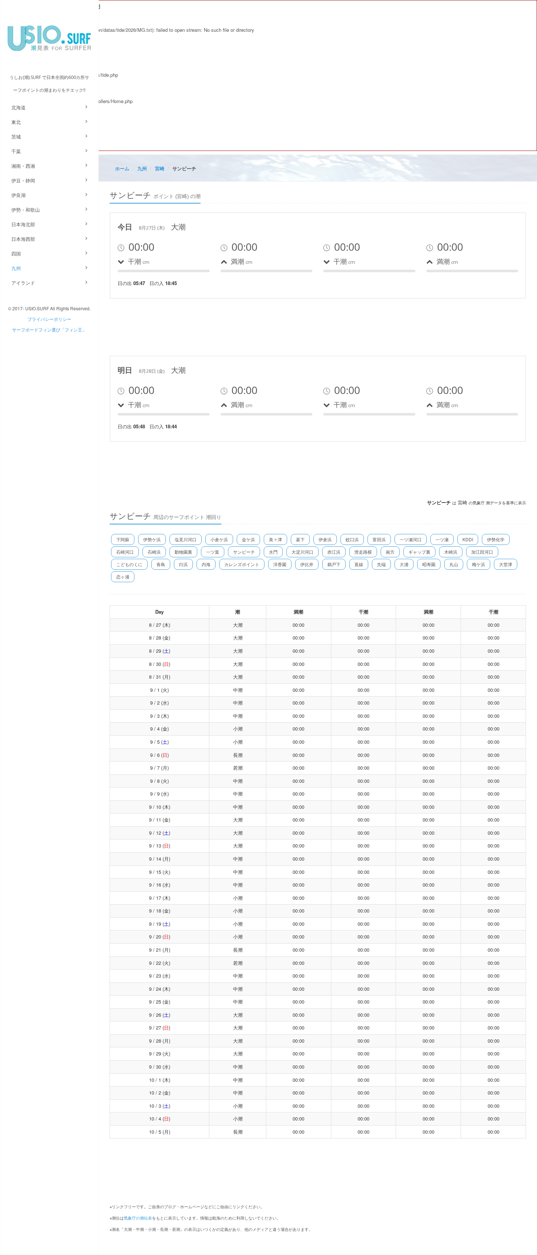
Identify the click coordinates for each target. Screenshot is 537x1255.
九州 (16, 268)
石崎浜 (154, 552)
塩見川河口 (186, 539)
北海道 (18, 107)
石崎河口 (125, 552)
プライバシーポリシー (49, 319)
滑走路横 (363, 552)
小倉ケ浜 (219, 539)
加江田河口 (482, 552)
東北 (16, 121)
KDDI (467, 539)
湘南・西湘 (23, 165)
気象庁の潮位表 (138, 1218)
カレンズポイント (241, 564)
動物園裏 (183, 552)
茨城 (16, 136)
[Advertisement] (243, 326)
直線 (358, 564)
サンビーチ (244, 552)
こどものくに (129, 564)
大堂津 (505, 564)
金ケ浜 (248, 539)
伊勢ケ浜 (152, 539)
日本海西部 (23, 238)
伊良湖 (18, 195)
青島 (160, 564)
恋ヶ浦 (122, 576)
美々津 (275, 539)
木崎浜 (450, 552)
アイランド (23, 282)
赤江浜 (333, 552)
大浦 (404, 564)
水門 (273, 552)
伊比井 (306, 564)
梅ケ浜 (478, 564)
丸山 (453, 564)
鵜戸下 (333, 564)
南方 (390, 552)
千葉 (16, 151)
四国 (16, 253)
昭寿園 (428, 564)
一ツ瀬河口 (411, 539)
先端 (381, 564)
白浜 (183, 564)
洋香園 (279, 564)
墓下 (300, 539)
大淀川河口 (302, 552)
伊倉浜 (325, 539)
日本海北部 (23, 224)
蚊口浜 (352, 539)
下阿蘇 (122, 539)
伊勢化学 (495, 539)
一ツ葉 (212, 552)
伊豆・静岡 (23, 180)
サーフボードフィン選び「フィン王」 (49, 329)
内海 (206, 564)
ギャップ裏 (419, 552)
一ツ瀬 (442, 539)
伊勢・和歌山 (25, 209)
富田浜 (379, 539)
